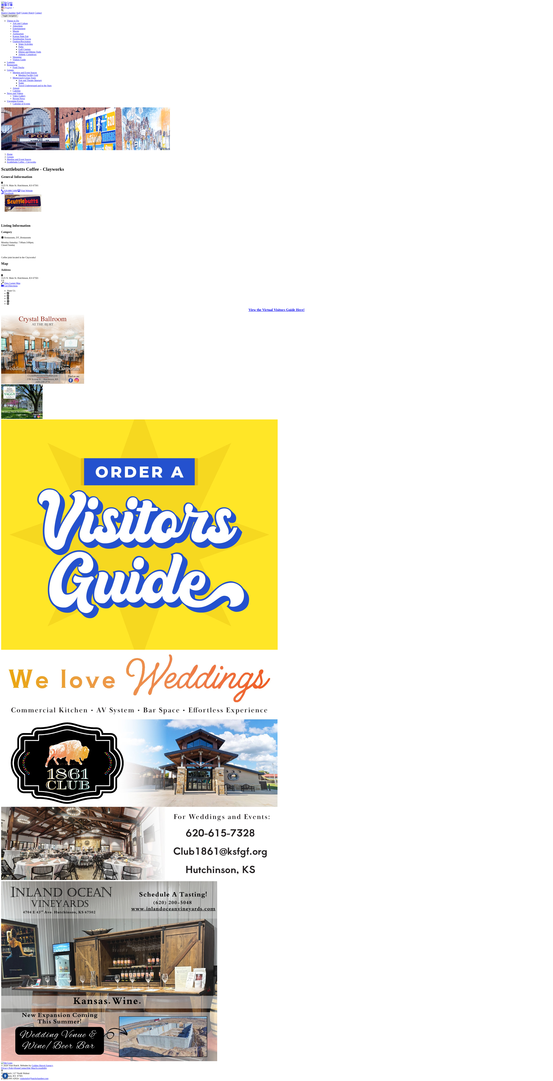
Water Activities (25, 44)
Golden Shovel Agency (42, 1065)
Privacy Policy (7, 1068)
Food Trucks (18, 67)
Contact (38, 13)
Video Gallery (19, 96)
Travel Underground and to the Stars (35, 85)
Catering (16, 91)
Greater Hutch (27, 13)
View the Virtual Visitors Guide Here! (277, 310)
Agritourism (18, 34)
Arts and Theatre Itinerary (30, 80)
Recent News (19, 98)
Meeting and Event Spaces (25, 72)
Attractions (18, 26)
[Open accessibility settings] (5, 1076)
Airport (16, 88)
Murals (16, 31)
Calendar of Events (21, 103)
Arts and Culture (20, 23)
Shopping (17, 57)
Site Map (31, 1068)
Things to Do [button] (13, 21)
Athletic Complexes (27, 54)
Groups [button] (10, 70)
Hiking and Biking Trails (29, 52)
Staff (18, 13)
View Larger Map (12, 283)
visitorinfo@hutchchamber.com (34, 1078)
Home (17, 1068)
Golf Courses (24, 49)
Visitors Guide (19, 59)
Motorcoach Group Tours (24, 78)
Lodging (11, 62)
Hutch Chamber (8, 13)
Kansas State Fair (21, 36)
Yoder (21, 83)
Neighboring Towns (22, 39)
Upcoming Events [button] (15, 101)
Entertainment (19, 28)
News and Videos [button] (15, 93)
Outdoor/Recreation (22, 41)
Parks (20, 46)
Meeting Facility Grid (28, 75)
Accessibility (41, 1068)
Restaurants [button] (12, 65)
